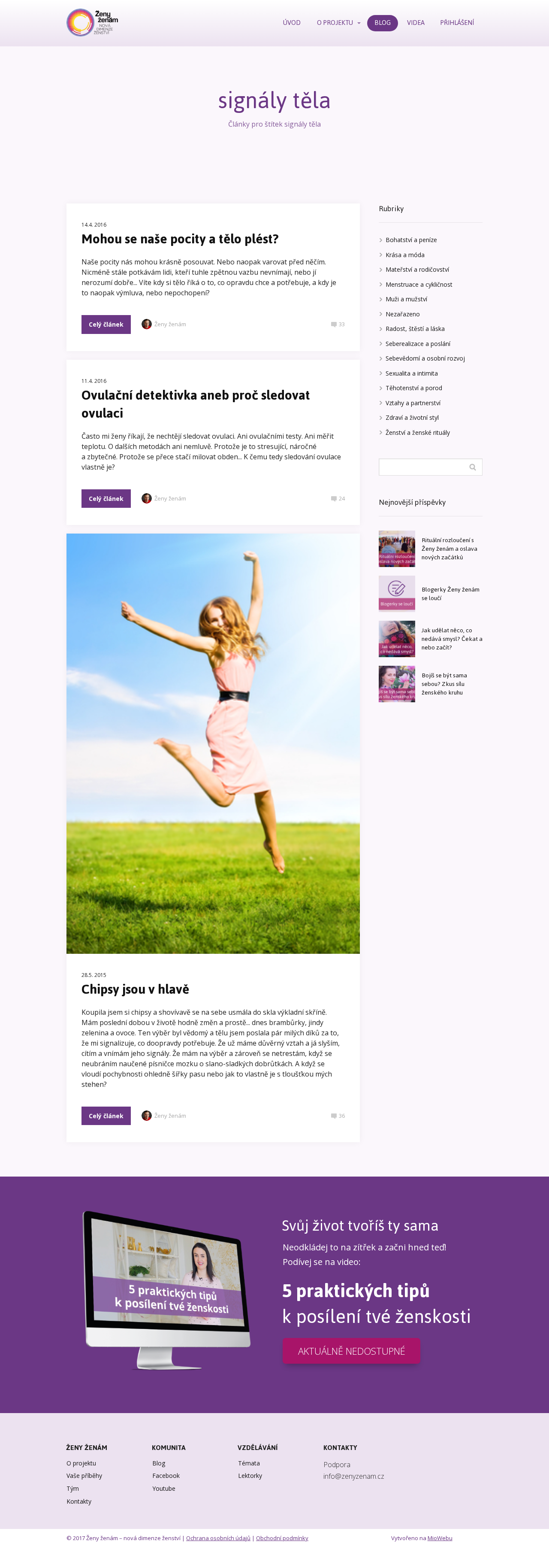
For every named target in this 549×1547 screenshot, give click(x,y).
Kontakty (78, 1501)
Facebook (166, 1475)
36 (342, 1115)
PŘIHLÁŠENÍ (457, 22)
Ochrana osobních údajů (218, 1538)
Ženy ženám (170, 324)
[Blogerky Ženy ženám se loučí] (397, 594)
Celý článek (106, 324)
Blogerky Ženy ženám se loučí (451, 594)
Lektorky (250, 1475)
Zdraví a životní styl (412, 417)
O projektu (81, 1463)
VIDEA (416, 22)
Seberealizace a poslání (418, 344)
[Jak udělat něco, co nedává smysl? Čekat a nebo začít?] (397, 639)
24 (342, 498)
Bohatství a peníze (411, 240)
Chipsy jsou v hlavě (135, 989)
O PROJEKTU (335, 22)
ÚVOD (292, 22)
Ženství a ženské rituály (418, 432)
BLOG (382, 22)
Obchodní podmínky (282, 1538)
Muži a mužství (406, 299)
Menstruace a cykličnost (419, 284)
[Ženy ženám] (92, 23)
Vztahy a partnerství (413, 403)
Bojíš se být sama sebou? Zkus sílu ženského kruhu (444, 684)
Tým (72, 1488)
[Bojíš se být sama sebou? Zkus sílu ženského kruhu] (397, 684)
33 (342, 324)
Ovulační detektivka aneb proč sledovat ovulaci (195, 404)
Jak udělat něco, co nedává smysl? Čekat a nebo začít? (452, 639)
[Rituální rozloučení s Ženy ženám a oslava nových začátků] (397, 549)
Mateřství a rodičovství (417, 269)
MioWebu (440, 1538)
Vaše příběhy (84, 1475)
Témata (249, 1463)
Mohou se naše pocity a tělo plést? (180, 239)
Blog (158, 1463)
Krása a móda (405, 255)
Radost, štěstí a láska (415, 329)
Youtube (163, 1488)
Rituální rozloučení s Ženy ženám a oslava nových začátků (449, 548)
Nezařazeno (403, 314)
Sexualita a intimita (412, 373)
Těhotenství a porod (414, 388)
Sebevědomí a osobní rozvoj (425, 358)
